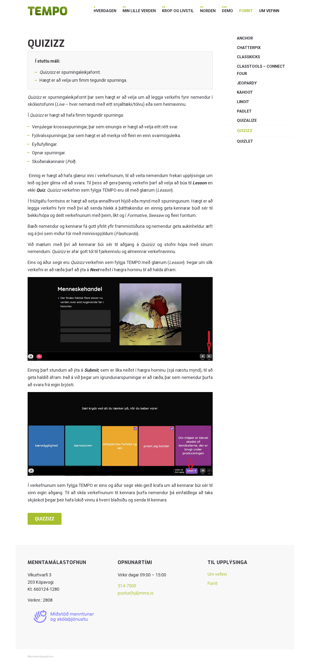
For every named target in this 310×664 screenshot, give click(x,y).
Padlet (244, 111)
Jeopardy (247, 83)
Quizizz (244, 130)
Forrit (212, 583)
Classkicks (248, 57)
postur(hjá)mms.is (136, 593)
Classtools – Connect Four (261, 70)
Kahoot (245, 92)
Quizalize (247, 120)
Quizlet (245, 141)
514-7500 (127, 585)
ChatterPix (249, 47)
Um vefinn (217, 574)
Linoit (243, 101)
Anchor (245, 38)
